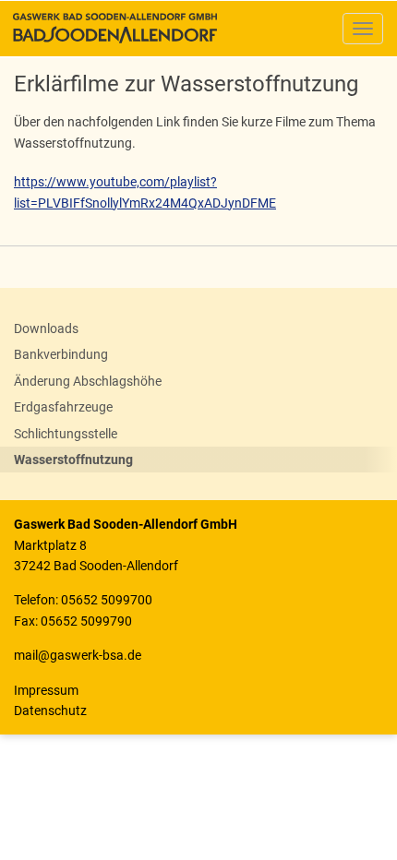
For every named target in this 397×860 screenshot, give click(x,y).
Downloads (46, 328)
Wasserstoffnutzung (73, 459)
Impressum (46, 690)
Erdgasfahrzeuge (63, 407)
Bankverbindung (61, 354)
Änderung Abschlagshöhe (88, 381)
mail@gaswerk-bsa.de (77, 655)
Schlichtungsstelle (65, 433)
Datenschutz (50, 710)
